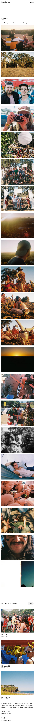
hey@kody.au (5, 718)
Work (3, 711)
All (31, 603)
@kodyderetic (6, 720)
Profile (3, 713)
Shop (9, 713)
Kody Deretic (5, 2)
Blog (8, 711)
